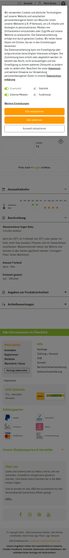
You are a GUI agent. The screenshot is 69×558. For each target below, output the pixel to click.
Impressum (54, 68)
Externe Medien (19, 94)
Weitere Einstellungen (16, 103)
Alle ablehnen (34, 120)
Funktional (45, 94)
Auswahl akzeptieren (34, 128)
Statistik (43, 88)
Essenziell (15, 88)
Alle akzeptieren (34, 111)
